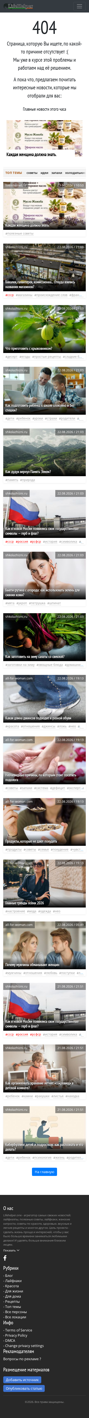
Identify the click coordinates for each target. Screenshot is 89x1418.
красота (13, 726)
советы (32, 173)
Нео (73, 726)
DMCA (10, 1340)
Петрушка (38, 603)
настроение (16, 911)
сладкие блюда (76, 356)
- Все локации (14, 1317)
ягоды (25, 356)
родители (68, 418)
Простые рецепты (47, 356)
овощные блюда (50, 665)
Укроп (22, 603)
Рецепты (12, 1301)
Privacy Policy (16, 1335)
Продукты (14, 849)
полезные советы (20, 233)
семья (44, 849)
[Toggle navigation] (79, 6)
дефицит (58, 788)
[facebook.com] (5, 1259)
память (12, 480)
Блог (9, 1275)
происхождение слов (51, 295)
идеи (44, 173)
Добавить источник (22, 1379)
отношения (31, 726)
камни (28, 1096)
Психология (42, 1157)
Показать (9, 1250)
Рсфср (36, 541)
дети (10, 418)
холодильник (75, 173)
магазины (25, 295)
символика (69, 541)
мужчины (14, 973)
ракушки (43, 1096)
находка (73, 1096)
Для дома (13, 1296)
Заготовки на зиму (21, 665)
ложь (63, 726)
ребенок (24, 418)
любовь (51, 973)
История (51, 541)
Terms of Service (18, 1330)
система (42, 788)
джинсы (49, 726)
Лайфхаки (13, 1280)
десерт (12, 356)
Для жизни (14, 1291)
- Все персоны (15, 1311)
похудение (60, 849)
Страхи (52, 418)
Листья (58, 1096)
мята (10, 603)
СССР (10, 295)
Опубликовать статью (24, 1388)
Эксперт (75, 788)
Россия (23, 541)
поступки (68, 973)
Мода (32, 911)
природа (28, 480)
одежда (45, 911)
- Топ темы (12, 1306)
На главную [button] (44, 1171)
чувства (78, 849)
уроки (38, 418)
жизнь (60, 1157)
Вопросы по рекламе (21, 1359)
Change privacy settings (24, 1345)
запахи (56, 173)
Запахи (27, 788)
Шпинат (55, 603)
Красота (12, 1286)
